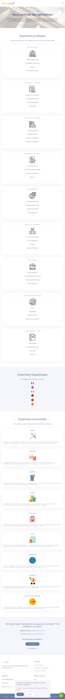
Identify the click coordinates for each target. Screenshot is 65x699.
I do (20, 694)
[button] (62, 3)
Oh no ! (30, 694)
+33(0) (33, 630)
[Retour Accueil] (8, 3)
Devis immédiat (32, 644)
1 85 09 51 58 (40, 630)
